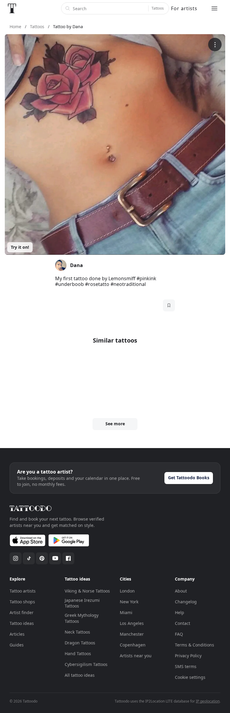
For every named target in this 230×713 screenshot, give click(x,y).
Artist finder (22, 612)
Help (179, 612)
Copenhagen (133, 645)
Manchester (132, 634)
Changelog (186, 602)
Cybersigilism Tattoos (86, 664)
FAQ (179, 634)
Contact (182, 623)
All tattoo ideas (80, 675)
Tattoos (158, 8)
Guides (17, 645)
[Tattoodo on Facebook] (68, 558)
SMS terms (185, 666)
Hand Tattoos (78, 653)
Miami (126, 612)
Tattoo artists (23, 591)
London (127, 591)
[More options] (215, 44)
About (181, 591)
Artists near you (136, 655)
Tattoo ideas (22, 623)
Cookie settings (190, 677)
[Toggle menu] (214, 8)
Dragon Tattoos (80, 643)
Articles (17, 634)
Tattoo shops (22, 602)
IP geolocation (208, 701)
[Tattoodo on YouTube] (55, 558)
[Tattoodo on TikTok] (29, 558)
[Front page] (12, 8)
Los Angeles (132, 623)
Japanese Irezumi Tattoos (82, 603)
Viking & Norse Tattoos (87, 591)
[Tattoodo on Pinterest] (42, 558)
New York (129, 602)
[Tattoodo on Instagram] (16, 558)
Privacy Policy (188, 655)
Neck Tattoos (77, 632)
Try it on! (20, 247)
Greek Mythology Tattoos (82, 618)
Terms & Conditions (194, 645)
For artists (184, 8)
